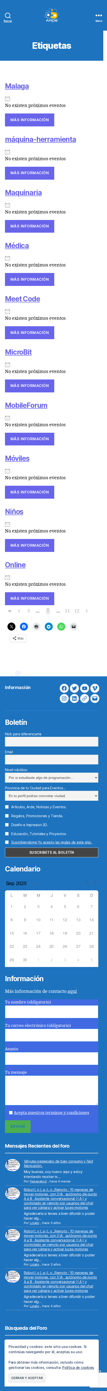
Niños (14, 511)
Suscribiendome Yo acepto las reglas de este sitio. (51, 842)
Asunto (11, 1049)
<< (9, 611)
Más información (29, 119)
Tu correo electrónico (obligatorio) (38, 1025)
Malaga (17, 86)
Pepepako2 (38, 1181)
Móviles (17, 458)
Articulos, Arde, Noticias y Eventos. (38, 807)
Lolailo (34, 1223)
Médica (17, 245)
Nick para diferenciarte (23, 734)
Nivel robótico (16, 770)
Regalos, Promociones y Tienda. (36, 816)
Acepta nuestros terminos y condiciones (51, 1112)
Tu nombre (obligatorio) (28, 1002)
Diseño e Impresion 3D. (29, 825)
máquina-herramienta (40, 139)
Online (15, 565)
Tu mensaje (16, 1072)
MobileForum (26, 405)
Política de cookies (78, 1367)
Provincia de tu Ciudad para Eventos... (35, 788)
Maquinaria (23, 192)
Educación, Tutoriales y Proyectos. (38, 834)
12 (76, 611)
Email (9, 752)
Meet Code (22, 299)
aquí (72, 991)
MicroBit (18, 352)
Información (18, 687)
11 (67, 611)
